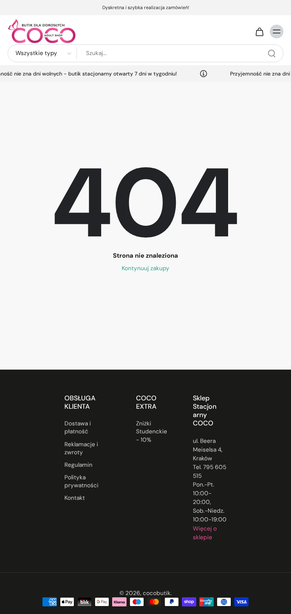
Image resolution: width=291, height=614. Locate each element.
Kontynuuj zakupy (145, 268)
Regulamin (78, 465)
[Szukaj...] (271, 53)
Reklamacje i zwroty (81, 448)
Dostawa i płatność (77, 428)
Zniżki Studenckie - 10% (151, 432)
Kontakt (74, 498)
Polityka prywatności (81, 482)
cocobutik (157, 593)
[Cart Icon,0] (259, 31)
